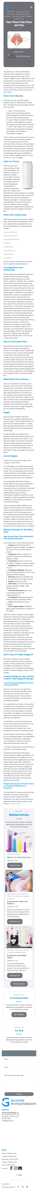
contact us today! (14, 804)
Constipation (8, 258)
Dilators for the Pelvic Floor (19, 857)
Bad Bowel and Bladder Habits (17, 956)
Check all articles (19, 984)
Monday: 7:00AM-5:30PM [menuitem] (9, 1153)
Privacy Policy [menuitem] (6, 1184)
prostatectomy (19, 19)
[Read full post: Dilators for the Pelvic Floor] (19, 841)
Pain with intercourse (11, 236)
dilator (17, 854)
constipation (11, 14)
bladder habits (21, 952)
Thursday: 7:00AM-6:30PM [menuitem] (9, 1162)
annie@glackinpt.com (8, 1120)
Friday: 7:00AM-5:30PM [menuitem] (8, 1165)
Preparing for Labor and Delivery (17, 902)
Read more (14, 865)
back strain (10, 894)
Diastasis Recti (8, 254)
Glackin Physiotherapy (23, 56)
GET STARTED (19, 1015)
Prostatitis (7, 243)
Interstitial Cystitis (10, 251)
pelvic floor (10, 854)
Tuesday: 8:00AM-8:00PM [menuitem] (9, 1156)
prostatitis (7, 16)
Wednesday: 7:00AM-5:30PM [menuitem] (10, 1159)
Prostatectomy (8, 247)
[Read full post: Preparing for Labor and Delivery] (19, 881)
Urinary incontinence (10, 232)
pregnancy (29, 16)
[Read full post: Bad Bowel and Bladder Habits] (19, 937)
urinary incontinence (14, 896)
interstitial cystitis (18, 16)
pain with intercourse (23, 14)
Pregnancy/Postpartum (11, 239)
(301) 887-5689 (6, 1118)
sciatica (17, 894)
